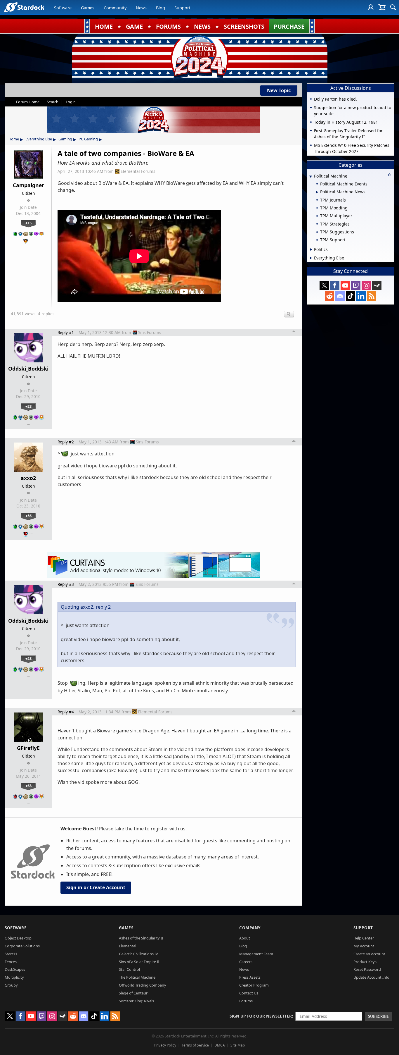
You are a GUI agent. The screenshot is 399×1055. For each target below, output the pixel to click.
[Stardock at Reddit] (329, 296)
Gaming (65, 139)
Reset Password (367, 969)
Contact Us (248, 993)
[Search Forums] (393, 7)
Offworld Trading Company (142, 985)
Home (13, 139)
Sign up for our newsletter (261, 1016)
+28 (28, 406)
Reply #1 (66, 332)
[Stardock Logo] (24, 7)
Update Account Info (371, 977)
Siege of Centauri (133, 993)
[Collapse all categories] (389, 175)
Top (294, 332)
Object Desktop (18, 938)
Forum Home (27, 101)
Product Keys (365, 961)
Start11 (11, 953)
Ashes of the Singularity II (141, 938)
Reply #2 (66, 442)
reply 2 (103, 607)
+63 (28, 785)
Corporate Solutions (22, 946)
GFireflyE (28, 747)
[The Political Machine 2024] (199, 57)
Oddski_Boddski (28, 368)
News (141, 8)
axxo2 (28, 477)
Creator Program (254, 985)
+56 (28, 515)
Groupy (11, 985)
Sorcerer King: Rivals (136, 1001)
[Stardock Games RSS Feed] (371, 296)
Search (52, 101)
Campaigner (28, 185)
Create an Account (369, 953)
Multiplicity (14, 977)
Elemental (127, 946)
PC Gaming (88, 139)
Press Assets (250, 977)
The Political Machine (137, 977)
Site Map (237, 1045)
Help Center (363, 938)
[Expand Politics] (311, 249)
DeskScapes (15, 969)
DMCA (219, 1045)
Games (87, 8)
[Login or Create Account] (371, 7)
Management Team (256, 953)
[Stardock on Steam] (377, 285)
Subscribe (378, 1016)
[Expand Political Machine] (310, 176)
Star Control (129, 969)
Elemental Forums (138, 171)
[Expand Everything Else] (311, 258)
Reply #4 (66, 712)
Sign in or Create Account (95, 887)
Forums (246, 1001)
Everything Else (38, 139)
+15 (28, 223)
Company (250, 927)
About (244, 938)
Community (115, 8)
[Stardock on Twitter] (324, 285)
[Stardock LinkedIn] (361, 296)
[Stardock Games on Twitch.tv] (356, 285)
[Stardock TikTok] (350, 296)
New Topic (279, 90)
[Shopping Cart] (382, 7)
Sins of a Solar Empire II (139, 961)
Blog (160, 8)
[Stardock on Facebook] (334, 285)
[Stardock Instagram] (366, 285)
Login (71, 101)
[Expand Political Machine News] (317, 192)
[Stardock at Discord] (340, 296)
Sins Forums (149, 332)
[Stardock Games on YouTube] (345, 285)
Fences (11, 961)
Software (63, 8)
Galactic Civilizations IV (138, 953)
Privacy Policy (165, 1045)
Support (182, 8)
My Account (363, 946)
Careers (245, 961)
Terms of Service (195, 1045)
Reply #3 (66, 584)
